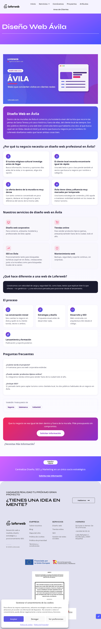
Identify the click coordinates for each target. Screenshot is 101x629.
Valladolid (36, 407)
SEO (54, 533)
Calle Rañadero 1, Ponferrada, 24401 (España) (83, 536)
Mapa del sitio (35, 533)
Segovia (11, 407)
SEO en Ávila (12, 253)
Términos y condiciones (34, 545)
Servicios (57, 522)
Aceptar (13, 619)
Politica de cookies (36, 536)
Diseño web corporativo (17, 227)
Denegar (35, 619)
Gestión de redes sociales (59, 537)
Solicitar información (50, 433)
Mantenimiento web (64, 253)
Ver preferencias (56, 619)
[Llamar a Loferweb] (98, 616)
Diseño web (57, 525)
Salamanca (23, 407)
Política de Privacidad (41, 625)
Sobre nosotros (35, 525)
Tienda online (58, 529)
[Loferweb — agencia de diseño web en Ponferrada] (11, 6)
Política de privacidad (38, 540)
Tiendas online (61, 227)
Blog (31, 529)
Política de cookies (26, 625)
